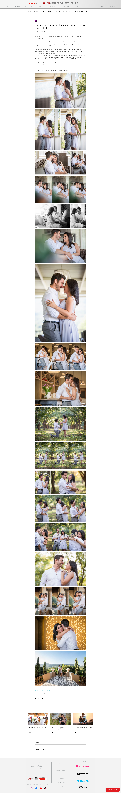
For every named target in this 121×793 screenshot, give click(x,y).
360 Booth (43, 11)
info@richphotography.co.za (34, 784)
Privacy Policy (38, 771)
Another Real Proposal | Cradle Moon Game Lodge (37, 728)
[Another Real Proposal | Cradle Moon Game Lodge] (38, 719)
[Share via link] (45, 698)
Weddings (36, 11)
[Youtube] (41, 788)
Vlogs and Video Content (77, 11)
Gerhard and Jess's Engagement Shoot (83, 728)
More (87, 11)
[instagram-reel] (32, 788)
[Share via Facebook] (35, 698)
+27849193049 (46, 784)
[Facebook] (36, 788)
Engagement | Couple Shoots (54, 11)
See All (92, 710)
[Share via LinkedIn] (42, 698)
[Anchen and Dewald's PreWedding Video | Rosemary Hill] (60, 719)
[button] (17, 6)
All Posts (29, 11)
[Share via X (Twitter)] (38, 698)
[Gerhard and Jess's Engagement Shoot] (83, 719)
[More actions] (85, 21)
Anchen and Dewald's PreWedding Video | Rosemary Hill (60, 728)
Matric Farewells (66, 11)
